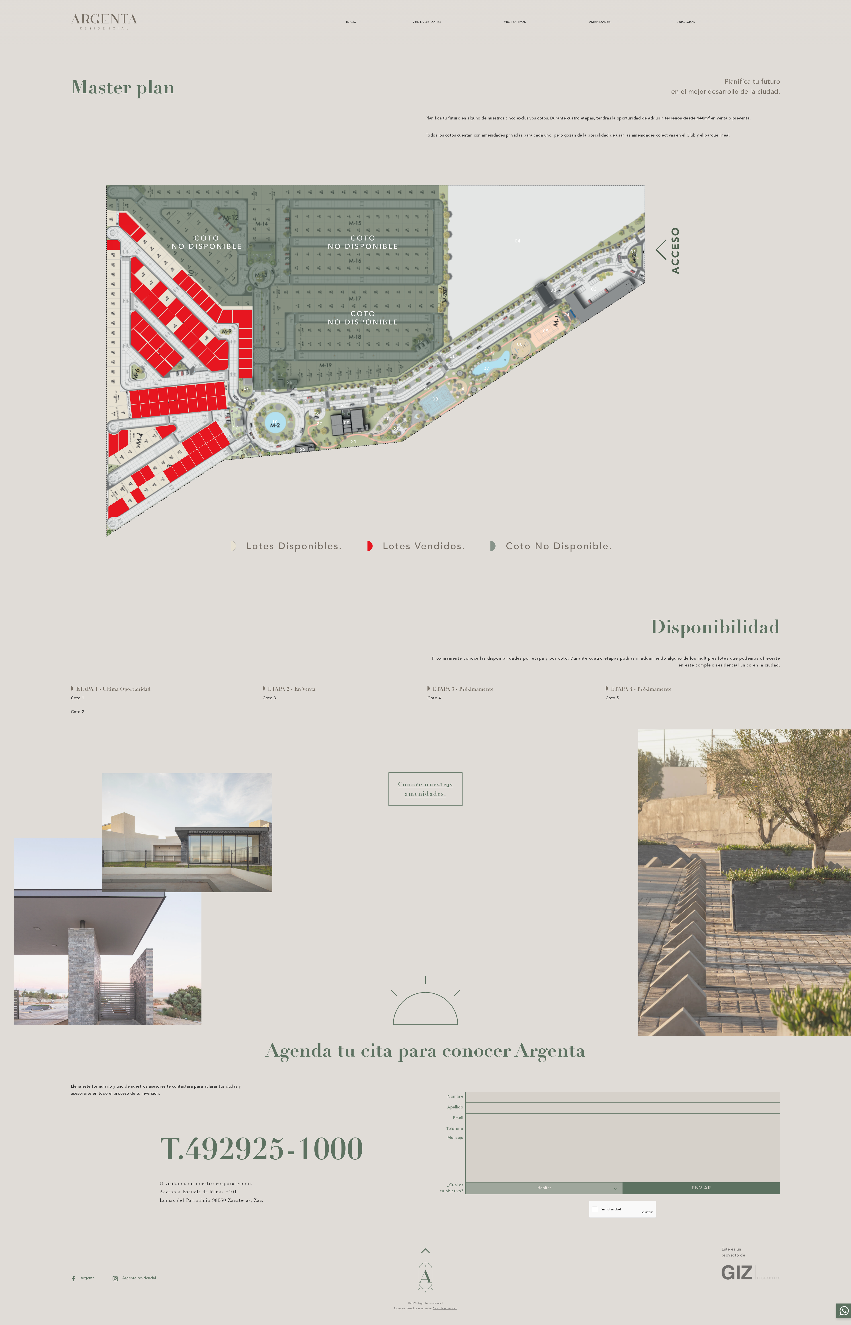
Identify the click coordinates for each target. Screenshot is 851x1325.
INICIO (351, 21)
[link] (314, 21)
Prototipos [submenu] (515, 21)
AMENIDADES (600, 21)
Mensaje (455, 1138)
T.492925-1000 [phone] (261, 1149)
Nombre (455, 1096)
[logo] (104, 21)
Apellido (455, 1107)
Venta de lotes (427, 21)
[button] (843, 1311)
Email (458, 1118)
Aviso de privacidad (445, 1308)
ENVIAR (701, 1188)
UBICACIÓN (686, 21)
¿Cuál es (451, 1188)
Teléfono (454, 1129)
